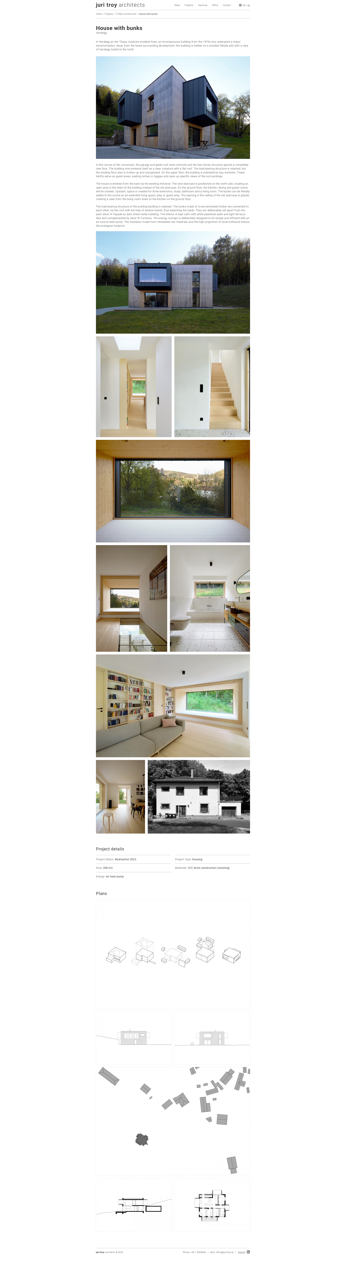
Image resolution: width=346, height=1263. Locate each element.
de (244, 5)
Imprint (241, 1252)
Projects (189, 5)
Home (99, 14)
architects (120, 5)
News (177, 5)
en (249, 5)
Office (215, 5)
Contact (227, 5)
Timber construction (126, 14)
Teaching (202, 5)
